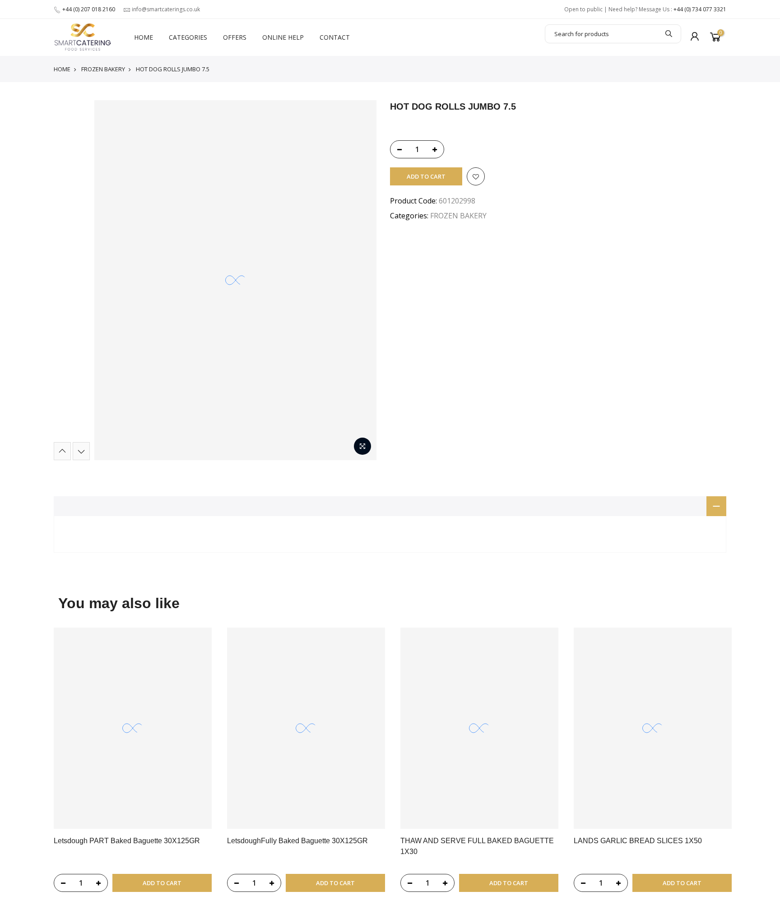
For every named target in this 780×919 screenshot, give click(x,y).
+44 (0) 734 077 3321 (699, 9)
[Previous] (62, 451)
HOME (143, 37)
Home (62, 69)
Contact (335, 37)
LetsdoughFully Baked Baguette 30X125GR (297, 841)
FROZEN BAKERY (103, 69)
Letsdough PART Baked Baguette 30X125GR (127, 841)
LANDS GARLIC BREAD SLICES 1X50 (638, 841)
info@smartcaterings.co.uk (166, 9)
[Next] (81, 451)
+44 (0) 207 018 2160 (88, 9)
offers (234, 37)
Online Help (283, 37)
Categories (188, 37)
